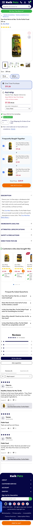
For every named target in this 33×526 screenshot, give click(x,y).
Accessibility (27, 513)
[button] (29, 2)
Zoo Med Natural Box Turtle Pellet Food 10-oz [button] (18, 406)
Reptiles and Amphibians (9, 14)
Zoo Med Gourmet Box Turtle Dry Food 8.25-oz (19, 265)
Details (13, 129)
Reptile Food (6, 16)
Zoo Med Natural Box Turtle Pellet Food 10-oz (6, 265)
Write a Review (16, 358)
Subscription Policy (24, 516)
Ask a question (16, 363)
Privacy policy (17, 513)
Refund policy (6, 513)
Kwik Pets (10, 507)
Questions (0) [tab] (24, 371)
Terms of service (10, 516)
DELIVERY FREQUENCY (11, 106)
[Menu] (3, 2)
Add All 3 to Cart (16, 185)
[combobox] (16, 6)
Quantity (4, 120)
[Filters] (3, 376)
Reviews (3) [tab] (8, 371)
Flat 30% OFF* (7, 117)
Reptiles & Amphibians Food (22, 14)
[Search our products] (29, 6)
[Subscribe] (30, 499)
